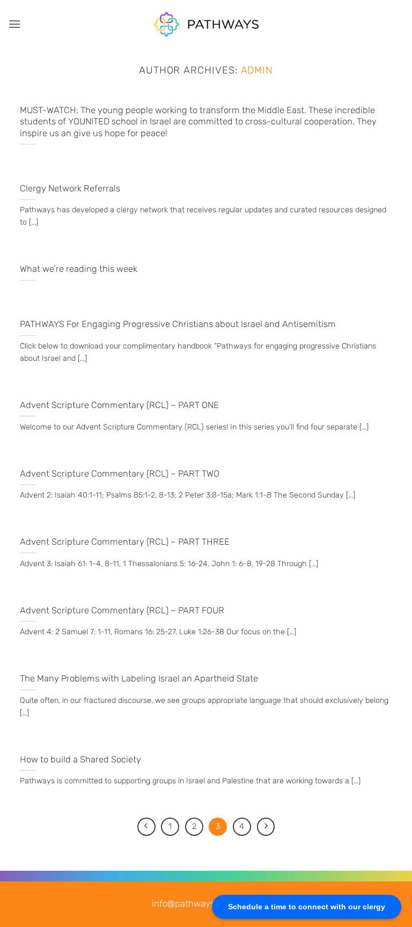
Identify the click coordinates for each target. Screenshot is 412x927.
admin (257, 70)
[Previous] (146, 827)
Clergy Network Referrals (70, 188)
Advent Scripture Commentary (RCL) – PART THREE (125, 542)
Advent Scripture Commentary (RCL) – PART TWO (119, 474)
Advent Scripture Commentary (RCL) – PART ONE (119, 405)
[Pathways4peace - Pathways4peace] (206, 24)
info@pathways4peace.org (206, 903)
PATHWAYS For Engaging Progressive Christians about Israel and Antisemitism (178, 324)
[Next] (266, 827)
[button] (14, 24)
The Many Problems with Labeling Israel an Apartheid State (139, 678)
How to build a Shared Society (80, 759)
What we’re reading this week (78, 269)
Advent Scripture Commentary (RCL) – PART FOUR (122, 610)
